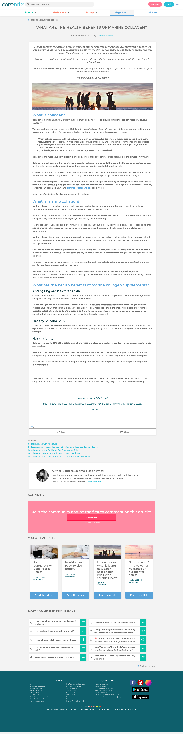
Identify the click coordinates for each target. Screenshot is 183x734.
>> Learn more (94, 481)
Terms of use (70, 695)
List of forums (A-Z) (102, 692)
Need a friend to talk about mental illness (55, 640)
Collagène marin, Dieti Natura (42, 444)
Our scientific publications (39, 699)
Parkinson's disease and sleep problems (54, 657)
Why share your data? (37, 686)
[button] (30, 13)
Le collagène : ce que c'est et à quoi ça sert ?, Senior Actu (55, 453)
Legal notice (70, 692)
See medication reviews (104, 690)
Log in (169, 4)
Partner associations (37, 692)
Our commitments (37, 701)
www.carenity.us (57, 709)
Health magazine (101, 684)
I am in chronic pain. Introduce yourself (54, 631)
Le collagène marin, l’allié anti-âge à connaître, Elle (53, 450)
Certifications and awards (75, 684)
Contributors (34, 695)
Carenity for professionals (75, 701)
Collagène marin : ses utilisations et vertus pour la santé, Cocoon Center (63, 447)
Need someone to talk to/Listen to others (114, 622)
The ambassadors (36, 690)
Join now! (155, 4)
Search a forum (100, 686)
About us (33, 684)
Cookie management (73, 697)
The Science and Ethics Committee (42, 697)
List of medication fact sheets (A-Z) (108, 697)
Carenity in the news (73, 686)
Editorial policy (71, 688)
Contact (69, 699)
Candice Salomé (105, 35)
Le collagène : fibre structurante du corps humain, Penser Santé (59, 456)
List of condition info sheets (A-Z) (107, 695)
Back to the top (147, 666)
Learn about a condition (104, 688)
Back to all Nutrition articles (44, 20)
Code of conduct (72, 690)
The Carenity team (36, 688)
